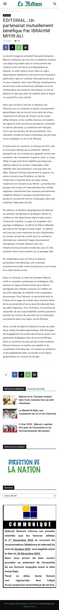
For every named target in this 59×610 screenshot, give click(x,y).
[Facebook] (6, 47)
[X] (12, 47)
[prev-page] (4, 438)
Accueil (6, 11)
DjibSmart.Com (29, 606)
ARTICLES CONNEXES (14, 389)
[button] (4, 4)
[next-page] (9, 438)
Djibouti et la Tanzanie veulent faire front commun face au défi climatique (36, 400)
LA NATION (31, 603)
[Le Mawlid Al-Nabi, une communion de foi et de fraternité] (10, 414)
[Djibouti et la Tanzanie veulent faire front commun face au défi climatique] (10, 400)
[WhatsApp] (19, 47)
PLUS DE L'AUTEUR (36, 389)
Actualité (14, 11)
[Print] (25, 47)
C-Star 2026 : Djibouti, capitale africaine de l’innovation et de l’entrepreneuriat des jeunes (35, 427)
